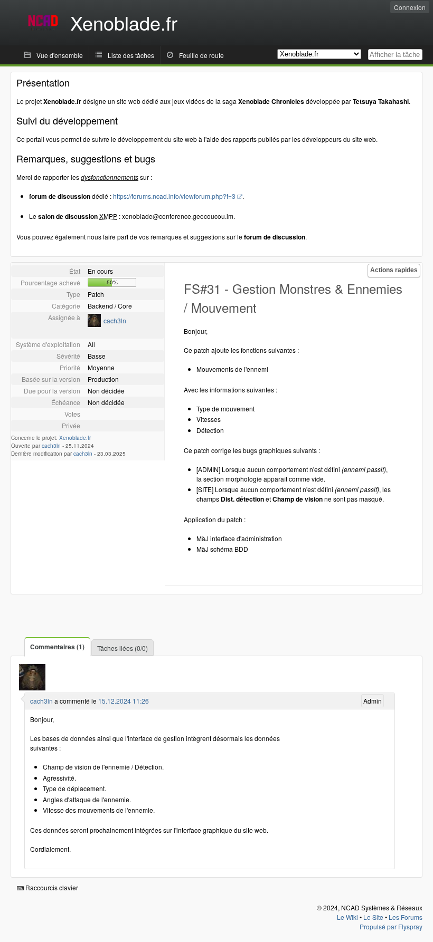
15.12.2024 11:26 (123, 700)
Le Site (373, 916)
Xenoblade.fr (75, 437)
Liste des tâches (131, 55)
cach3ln (114, 320)
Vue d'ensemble (59, 55)
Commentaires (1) (57, 646)
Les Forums (405, 916)
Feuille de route (201, 55)
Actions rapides (394, 270)
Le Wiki (347, 916)
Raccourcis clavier (51, 887)
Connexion (410, 7)
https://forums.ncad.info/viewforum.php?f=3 (174, 195)
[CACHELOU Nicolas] (94, 324)
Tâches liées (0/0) (122, 647)
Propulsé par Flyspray (391, 926)
